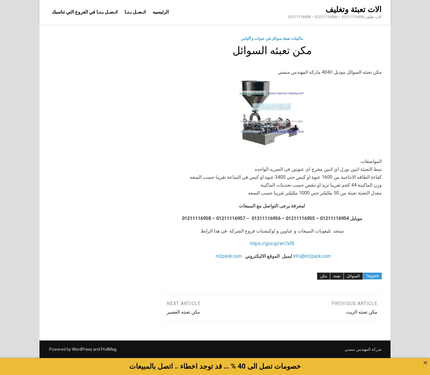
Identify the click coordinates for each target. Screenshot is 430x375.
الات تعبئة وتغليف (354, 9)
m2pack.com (228, 256)
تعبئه (336, 276)
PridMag (108, 349)
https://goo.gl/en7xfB (272, 243)
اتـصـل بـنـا (135, 12)
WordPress (82, 349)
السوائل (353, 276)
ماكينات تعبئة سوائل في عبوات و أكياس (272, 38)
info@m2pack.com (312, 256)
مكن (323, 276)
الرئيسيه (161, 12)
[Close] (425, 362)
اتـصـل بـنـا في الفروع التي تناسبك (85, 12)
